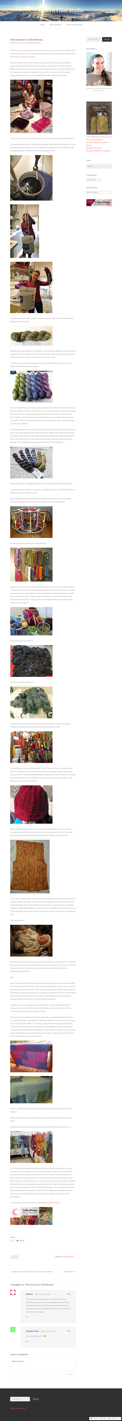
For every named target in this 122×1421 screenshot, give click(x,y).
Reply (69, 1294)
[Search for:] (99, 166)
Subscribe (107, 39)
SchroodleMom (35, 43)
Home (42, 25)
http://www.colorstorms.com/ (49, 1203)
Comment (70, 1374)
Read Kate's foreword (94, 148)
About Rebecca (55, 25)
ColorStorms (24, 57)
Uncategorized (67, 1257)
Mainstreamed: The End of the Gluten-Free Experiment (32, 1272)
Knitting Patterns (74, 25)
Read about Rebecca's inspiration (98, 151)
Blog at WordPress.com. (18, 1408)
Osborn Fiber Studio (61, 10)
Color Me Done (69, 1272)
